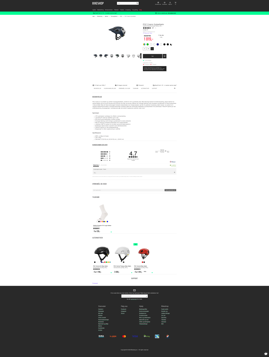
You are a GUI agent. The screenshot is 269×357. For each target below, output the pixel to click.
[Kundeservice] (158, 3)
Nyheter (100, 315)
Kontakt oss (164, 311)
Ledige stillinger (165, 313)
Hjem (93, 16)
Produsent (95, 283)
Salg (140, 10)
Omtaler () (145, 29)
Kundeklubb (101, 328)
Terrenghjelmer (114, 16)
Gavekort (100, 309)
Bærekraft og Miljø (103, 323)
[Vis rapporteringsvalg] (174, 172)
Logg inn (170, 4)
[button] (97, 88)
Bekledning (100, 10)
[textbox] (128, 190)
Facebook (123, 309)
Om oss (163, 315)
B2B (162, 323)
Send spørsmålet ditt (170, 190)
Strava (122, 313)
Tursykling (135, 10)
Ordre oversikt (102, 317)
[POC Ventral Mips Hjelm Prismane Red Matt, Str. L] (143, 253)
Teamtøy (163, 319)
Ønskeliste (101, 321)
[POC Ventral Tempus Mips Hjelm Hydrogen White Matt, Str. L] (123, 253)
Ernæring (128, 10)
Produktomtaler (143, 315)
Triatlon (122, 10)
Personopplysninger (103, 319)
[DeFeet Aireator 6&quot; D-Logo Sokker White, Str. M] (102, 213)
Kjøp (153, 56)
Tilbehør (116, 10)
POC (121, 16)
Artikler (100, 330)
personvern (134, 299)
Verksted (163, 321)
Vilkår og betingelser (144, 321)
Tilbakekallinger (143, 323)
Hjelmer (106, 16)
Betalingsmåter (143, 309)
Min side (100, 313)
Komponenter (109, 10)
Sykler (94, 10)
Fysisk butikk (164, 309)
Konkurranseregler (144, 311)
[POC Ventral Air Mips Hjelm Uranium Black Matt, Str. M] (102, 253)
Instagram (123, 311)
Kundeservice (142, 313)
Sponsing (163, 317)
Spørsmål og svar (144, 319)
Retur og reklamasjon (144, 317)
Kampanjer (101, 311)
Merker (100, 326)
